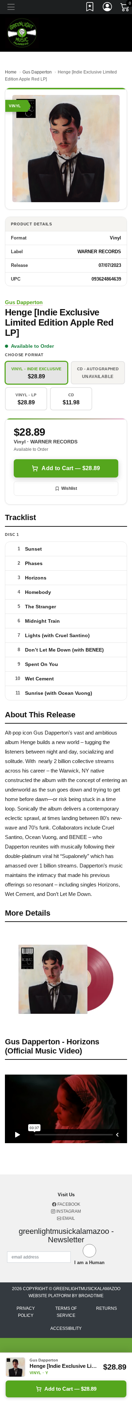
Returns (106, 1308)
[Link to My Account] (108, 8)
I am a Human (89, 1262)
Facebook (68, 1204)
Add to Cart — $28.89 (71, 468)
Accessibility (66, 1328)
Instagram (68, 1211)
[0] (125, 8)
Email (68, 1218)
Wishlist (69, 488)
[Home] (22, 32)
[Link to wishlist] (90, 8)
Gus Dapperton (37, 72)
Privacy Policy (26, 1312)
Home (11, 72)
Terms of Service (66, 1312)
